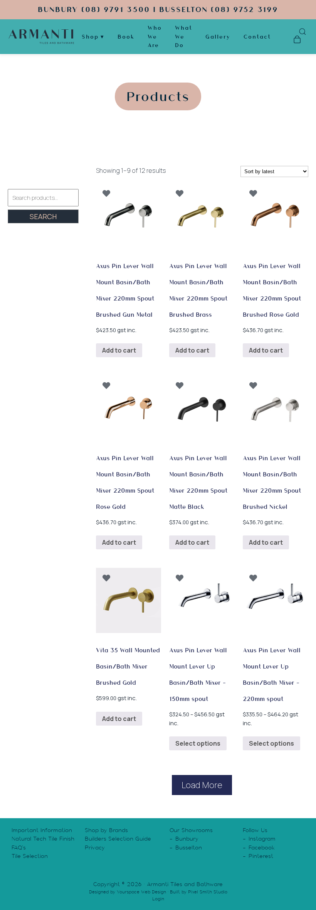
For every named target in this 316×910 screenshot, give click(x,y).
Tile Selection (30, 856)
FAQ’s (19, 847)
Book (126, 37)
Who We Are (155, 36)
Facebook (262, 847)
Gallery (217, 37)
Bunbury (186, 838)
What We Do (183, 36)
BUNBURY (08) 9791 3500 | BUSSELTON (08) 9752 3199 (158, 9)
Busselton (188, 847)
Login (158, 899)
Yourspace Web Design (141, 892)
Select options (197, 743)
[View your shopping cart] (297, 40)
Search (43, 216)
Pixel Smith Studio (207, 892)
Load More (202, 785)
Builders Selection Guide (118, 838)
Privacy (95, 847)
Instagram (262, 838)
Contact (257, 37)
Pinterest (261, 856)
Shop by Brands (106, 830)
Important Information (42, 830)
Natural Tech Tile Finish (43, 838)
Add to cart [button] (119, 350)
